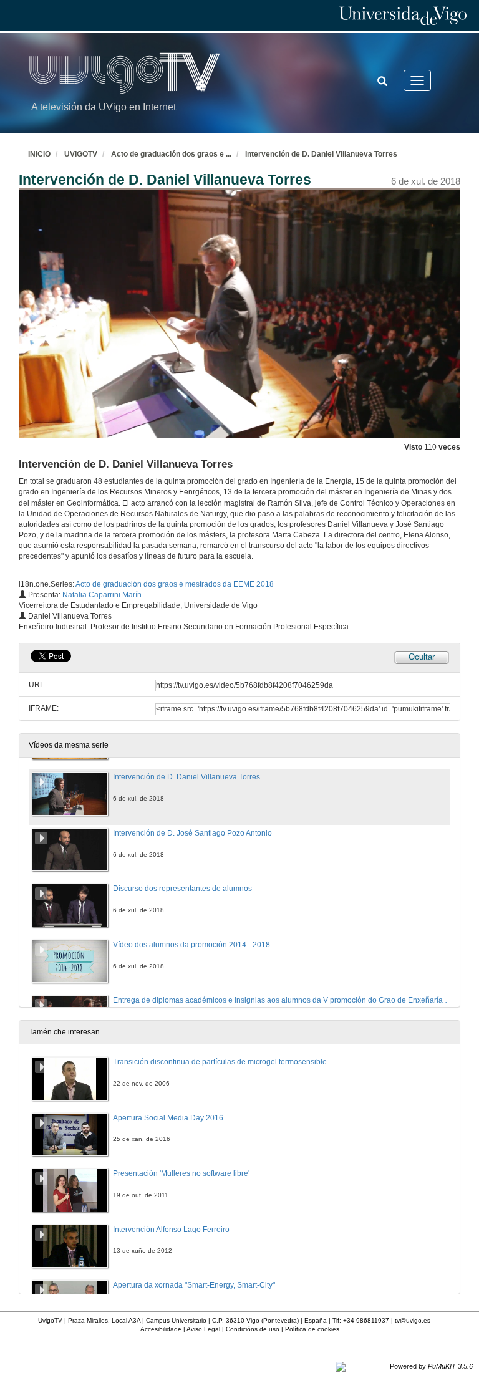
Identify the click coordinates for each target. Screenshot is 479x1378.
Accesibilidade (160, 1329)
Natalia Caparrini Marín (102, 594)
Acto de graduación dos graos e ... (171, 154)
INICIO (39, 154)
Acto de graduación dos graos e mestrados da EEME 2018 (174, 584)
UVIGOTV (80, 154)
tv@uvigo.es (412, 1320)
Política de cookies (312, 1329)
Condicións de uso (252, 1329)
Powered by (431, 1366)
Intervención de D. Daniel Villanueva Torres (321, 154)
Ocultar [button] (422, 657)
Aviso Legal (203, 1329)
